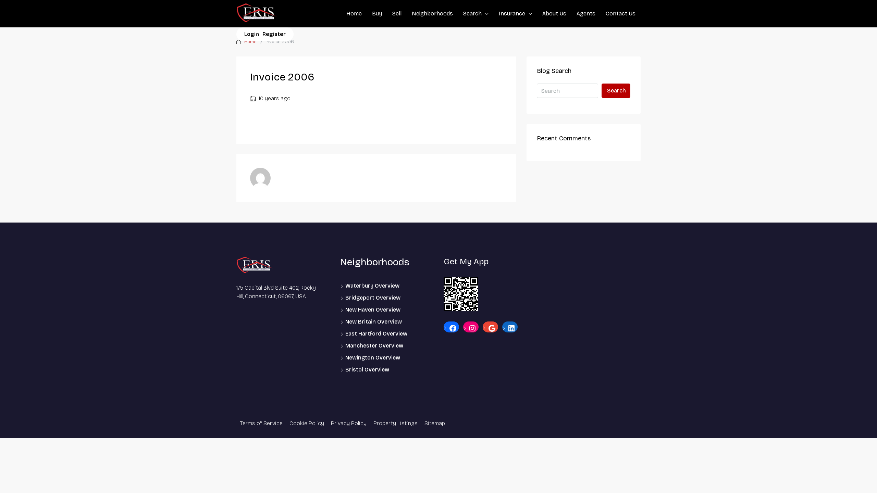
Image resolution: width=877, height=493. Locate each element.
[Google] (490, 328)
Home (354, 13)
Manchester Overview (374, 345)
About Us (554, 13)
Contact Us (620, 13)
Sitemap (434, 423)
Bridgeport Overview (372, 297)
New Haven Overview (372, 309)
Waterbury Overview (372, 285)
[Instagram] (471, 328)
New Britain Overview (373, 321)
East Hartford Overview (376, 333)
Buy (377, 13)
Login (251, 34)
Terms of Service (261, 423)
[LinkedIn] (510, 328)
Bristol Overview (367, 369)
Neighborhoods (432, 13)
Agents (586, 13)
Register (274, 34)
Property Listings (395, 423)
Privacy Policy (349, 423)
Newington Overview (372, 357)
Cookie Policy (306, 423)
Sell (397, 13)
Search (472, 13)
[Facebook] (451, 328)
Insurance (512, 13)
